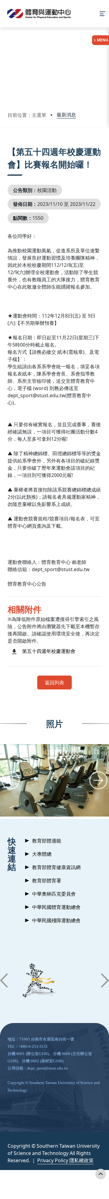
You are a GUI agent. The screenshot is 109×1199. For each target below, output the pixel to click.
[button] (11, 780)
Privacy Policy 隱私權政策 (65, 1160)
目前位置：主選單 (27, 115)
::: (9, 144)
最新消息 (66, 114)
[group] (54, 780)
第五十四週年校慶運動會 (48, 651)
